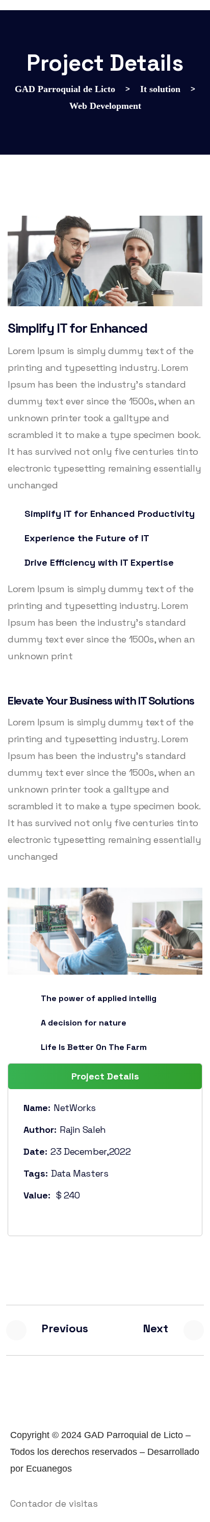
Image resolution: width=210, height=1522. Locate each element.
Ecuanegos (49, 1469)
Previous (65, 1328)
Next (155, 1328)
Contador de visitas (54, 1503)
